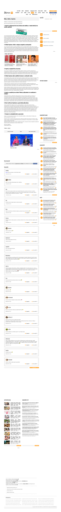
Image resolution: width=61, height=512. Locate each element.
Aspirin (7, 172)
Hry (30, 14)
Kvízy (47, 12)
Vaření (25, 12)
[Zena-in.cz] (9, 12)
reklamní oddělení (25, 483)
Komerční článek (33, 131)
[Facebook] (55, 14)
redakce (17, 480)
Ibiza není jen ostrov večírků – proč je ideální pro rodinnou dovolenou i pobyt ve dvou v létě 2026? (14, 500)
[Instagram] (53, 14)
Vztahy (29, 12)
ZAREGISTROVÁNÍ (17, 163)
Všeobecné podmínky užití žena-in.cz (12, 487)
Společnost (17, 12)
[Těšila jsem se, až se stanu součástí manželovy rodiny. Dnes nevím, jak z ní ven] (21, 59)
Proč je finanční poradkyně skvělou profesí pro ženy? (13, 503)
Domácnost (27, 10)
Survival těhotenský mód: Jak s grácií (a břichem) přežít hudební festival (14, 498)
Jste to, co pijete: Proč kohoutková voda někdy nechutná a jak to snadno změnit (30, 504)
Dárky (23, 10)
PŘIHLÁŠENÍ (22, 163)
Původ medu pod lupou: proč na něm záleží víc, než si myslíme (46, 503)
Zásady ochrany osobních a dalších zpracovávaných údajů (14, 489)
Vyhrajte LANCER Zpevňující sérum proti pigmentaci (47, 28)
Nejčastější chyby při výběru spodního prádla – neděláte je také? (30, 501)
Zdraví (32, 12)
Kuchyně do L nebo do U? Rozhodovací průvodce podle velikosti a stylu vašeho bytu (46, 500)
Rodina (45, 10)
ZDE (18, 479)
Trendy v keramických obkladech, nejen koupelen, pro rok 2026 (46, 501)
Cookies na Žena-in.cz (10, 490)
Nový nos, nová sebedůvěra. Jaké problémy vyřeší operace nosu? (46, 498)
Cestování (18, 10)
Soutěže (39, 12)
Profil (27, 14)
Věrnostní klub (34, 14)
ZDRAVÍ (9, 128)
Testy (22, 12)
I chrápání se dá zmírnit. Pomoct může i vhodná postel (29, 498)
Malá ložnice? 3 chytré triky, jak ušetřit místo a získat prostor (46, 504)
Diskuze (43, 12)
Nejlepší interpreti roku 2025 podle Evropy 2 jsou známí (13, 504)
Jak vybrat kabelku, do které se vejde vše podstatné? (13, 501)
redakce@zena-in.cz (25, 481)
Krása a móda (40, 10)
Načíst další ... (34, 367)
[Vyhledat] (51, 14)
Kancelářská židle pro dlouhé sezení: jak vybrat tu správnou (30, 503)
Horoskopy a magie (33, 10)
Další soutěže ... (54, 31)
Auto (36, 12)
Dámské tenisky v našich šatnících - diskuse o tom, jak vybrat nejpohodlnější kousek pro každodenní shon (30, 500)
